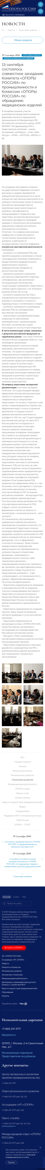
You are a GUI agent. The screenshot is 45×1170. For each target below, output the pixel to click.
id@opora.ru (9, 1034)
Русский (6, 897)
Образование (7, 992)
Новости (11, 30)
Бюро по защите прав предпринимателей (22, 802)
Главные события (22, 762)
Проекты (5, 996)
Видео (23, 807)
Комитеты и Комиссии (11, 967)
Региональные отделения (17, 1052)
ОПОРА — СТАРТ (22, 825)
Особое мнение (22, 798)
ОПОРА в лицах (22, 789)
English (16, 897)
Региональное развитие (22, 775)
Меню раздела (23, 40)
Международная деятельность (22, 784)
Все (22, 757)
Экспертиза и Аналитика (12, 975)
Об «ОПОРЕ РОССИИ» (11, 956)
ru (41, 11)
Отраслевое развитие (28, 30)
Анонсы (22, 766)
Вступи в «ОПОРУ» (14, 947)
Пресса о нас (22, 793)
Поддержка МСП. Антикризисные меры (22, 816)
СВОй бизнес (22, 820)
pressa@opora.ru (9, 1126)
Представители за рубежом (19, 1056)
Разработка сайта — (13, 1004)
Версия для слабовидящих (14, 15)
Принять (11, 1163)
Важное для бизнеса (22, 771)
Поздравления (22, 811)
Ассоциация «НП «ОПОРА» (13, 960)
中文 (24, 897)
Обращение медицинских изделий (18, 58)
